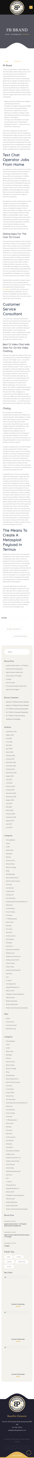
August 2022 (10, 735)
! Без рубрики (10, 840)
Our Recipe (10, 939)
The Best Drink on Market (20, 702)
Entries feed (10, 1022)
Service (9, 1266)
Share (4, 618)
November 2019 (11, 817)
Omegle (8, 679)
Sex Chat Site (10, 683)
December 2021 (11, 762)
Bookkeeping (10, 874)
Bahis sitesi (9, 850)
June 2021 (9, 783)
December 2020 (11, 793)
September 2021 (11, 773)
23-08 (8, 847)
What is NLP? (10, 991)
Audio (8, 1257)
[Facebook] (11, 618)
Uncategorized (16, 34)
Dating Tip (10, 895)
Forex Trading (10, 912)
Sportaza (9, 973)
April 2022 (9, 749)
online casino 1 (11, 936)
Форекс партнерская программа (17, 1008)
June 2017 (9, 827)
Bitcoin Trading (11, 867)
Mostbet (9, 925)
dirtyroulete (6, 289)
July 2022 (9, 738)
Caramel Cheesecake (21, 709)
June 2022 (9, 742)
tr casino (9, 980)
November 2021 (11, 766)
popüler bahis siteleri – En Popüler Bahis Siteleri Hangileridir (15, 1225)
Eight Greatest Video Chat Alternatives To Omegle (16, 1236)
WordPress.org (11, 1029)
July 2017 (9, 824)
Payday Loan (10, 953)
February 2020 (10, 814)
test (7, 977)
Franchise (9, 915)
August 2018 (10, 821)
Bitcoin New (10, 864)
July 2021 (9, 779)
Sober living (10, 967)
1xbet (8, 843)
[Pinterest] (25, 618)
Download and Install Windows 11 (17, 901)
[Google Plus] (20, 618)
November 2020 (11, 797)
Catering (9, 884)
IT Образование (11, 919)
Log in (8, 1018)
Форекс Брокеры (11, 1001)
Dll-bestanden (10, 898)
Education (9, 905)
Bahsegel (9, 854)
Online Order (22, 1262)
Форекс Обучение (12, 1004)
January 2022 (10, 759)
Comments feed (11, 1025)
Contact (19, 1257)
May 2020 (9, 807)
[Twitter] (16, 618)
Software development (13, 970)
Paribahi (9, 943)
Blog (7, 871)
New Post (9, 932)
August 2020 (10, 800)
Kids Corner (10, 922)
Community (10, 888)
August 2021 (10, 776)
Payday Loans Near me (13, 956)
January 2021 (10, 790)
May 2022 (9, 745)
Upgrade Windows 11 (12, 987)
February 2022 (10, 755)
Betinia (8, 857)
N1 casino (9, 929)
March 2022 (9, 752)
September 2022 (11, 731)
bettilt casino (10, 860)
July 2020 (9, 803)
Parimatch (9, 946)
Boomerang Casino (12, 878)
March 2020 (9, 810)
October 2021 (10, 769)
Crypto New (10, 891)
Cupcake (9, 1262)
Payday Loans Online (12, 960)
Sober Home (10, 963)
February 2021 (10, 786)
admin (6, 61)
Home (7, 34)
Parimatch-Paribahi (12, 949)
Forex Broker (10, 908)
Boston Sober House (13, 881)
